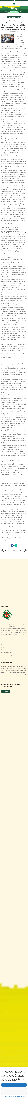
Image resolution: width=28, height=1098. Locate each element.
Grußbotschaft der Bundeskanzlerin (16, 233)
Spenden (5, 691)
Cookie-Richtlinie (6, 1096)
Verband (3, 647)
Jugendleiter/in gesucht (6, 652)
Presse (2, 657)
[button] (26, 1068)
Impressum (23, 1096)
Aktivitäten (3, 649)
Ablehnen (14, 1089)
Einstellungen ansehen (13, 1093)
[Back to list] (14, 551)
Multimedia (3, 660)
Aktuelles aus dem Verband (16, 11)
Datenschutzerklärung (15, 1096)
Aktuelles (3, 644)
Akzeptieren (14, 1085)
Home (6, 11)
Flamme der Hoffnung (6, 655)
